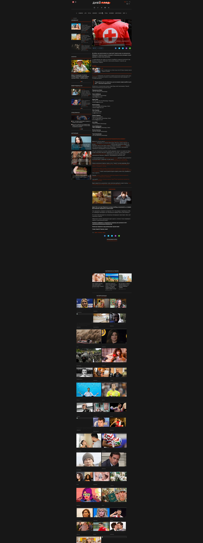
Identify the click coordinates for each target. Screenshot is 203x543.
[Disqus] (112, 256)
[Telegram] (101, 7)
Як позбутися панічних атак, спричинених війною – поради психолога (100, 200)
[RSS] (109, 7)
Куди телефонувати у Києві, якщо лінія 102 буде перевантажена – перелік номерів (116, 71)
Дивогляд (95, 75)
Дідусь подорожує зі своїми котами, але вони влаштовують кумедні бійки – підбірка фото (80, 77)
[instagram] (94, 7)
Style (89, 13)
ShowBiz (111, 13)
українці (100, 232)
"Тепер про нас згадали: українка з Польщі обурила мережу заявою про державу (81, 161)
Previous (77, 13)
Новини (81, 13)
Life (85, 13)
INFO (124, 13)
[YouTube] (105, 7)
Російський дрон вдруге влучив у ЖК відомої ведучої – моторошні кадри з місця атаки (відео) (81, 146)
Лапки (100, 13)
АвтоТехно (118, 13)
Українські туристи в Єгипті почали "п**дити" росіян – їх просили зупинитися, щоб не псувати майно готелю (111, 286)
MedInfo (95, 13)
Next (126, 13)
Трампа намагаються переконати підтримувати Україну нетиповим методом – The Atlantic (85, 103)
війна (96, 232)
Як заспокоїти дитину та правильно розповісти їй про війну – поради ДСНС (122, 200)
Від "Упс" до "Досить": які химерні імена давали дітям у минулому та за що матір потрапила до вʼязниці (81, 125)
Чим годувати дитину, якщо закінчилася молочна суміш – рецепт (98, 285)
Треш (106, 13)
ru (127, 1)
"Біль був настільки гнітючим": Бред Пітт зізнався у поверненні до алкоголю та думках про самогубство (86, 93)
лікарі (104, 232)
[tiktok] (98, 7)
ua (125, 1)
